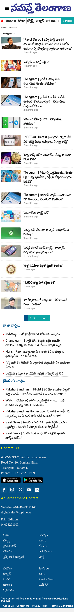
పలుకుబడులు (46, 579)
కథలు (42, 574)
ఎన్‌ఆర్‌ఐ (8, 551)
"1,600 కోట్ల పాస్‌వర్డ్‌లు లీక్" (39, 282)
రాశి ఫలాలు (45, 551)
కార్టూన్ (40, 21)
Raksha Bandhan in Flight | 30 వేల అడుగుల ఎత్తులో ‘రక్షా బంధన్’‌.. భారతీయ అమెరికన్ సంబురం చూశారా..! (38, 391)
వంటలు (43, 546)
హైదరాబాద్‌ (9, 546)
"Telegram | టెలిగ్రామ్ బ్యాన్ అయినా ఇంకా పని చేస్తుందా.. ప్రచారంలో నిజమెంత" (47, 197)
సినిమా (22, 21)
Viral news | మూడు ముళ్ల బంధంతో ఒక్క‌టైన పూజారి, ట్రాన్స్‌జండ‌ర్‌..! (36, 435)
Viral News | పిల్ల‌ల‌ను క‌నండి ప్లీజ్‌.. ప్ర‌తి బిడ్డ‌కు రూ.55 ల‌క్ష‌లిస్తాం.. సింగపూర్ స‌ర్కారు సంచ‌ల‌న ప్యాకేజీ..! (36, 424)
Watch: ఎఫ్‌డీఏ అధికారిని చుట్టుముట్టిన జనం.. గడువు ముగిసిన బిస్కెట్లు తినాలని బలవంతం (35, 402)
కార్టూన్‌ (7, 574)
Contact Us (23, 605)
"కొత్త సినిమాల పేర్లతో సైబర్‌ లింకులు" (43, 265)
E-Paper (67, 20)
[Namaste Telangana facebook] (4, 489)
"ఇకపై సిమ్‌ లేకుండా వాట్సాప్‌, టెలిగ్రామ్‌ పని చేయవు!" (47, 232)
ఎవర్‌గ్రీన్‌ (44, 584)
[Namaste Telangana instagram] (12, 489)
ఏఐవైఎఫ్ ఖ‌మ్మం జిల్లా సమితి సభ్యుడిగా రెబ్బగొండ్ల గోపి (35, 373)
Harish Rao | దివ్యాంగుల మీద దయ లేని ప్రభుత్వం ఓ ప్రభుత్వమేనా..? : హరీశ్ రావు (35, 353)
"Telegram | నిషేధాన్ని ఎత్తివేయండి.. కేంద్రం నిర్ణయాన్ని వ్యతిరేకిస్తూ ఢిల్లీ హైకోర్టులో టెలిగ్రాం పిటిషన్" (48, 176)
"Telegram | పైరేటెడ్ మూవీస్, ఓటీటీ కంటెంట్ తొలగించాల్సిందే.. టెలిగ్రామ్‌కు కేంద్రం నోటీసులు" (44, 101)
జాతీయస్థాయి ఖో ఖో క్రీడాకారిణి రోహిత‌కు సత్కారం (33, 334)
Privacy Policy (39, 605)
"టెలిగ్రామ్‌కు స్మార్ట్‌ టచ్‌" (36, 213)
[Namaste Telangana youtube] (29, 489)
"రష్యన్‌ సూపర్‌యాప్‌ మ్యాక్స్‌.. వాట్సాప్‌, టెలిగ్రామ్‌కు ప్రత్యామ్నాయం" (44, 250)
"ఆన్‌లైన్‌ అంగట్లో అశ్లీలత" (37, 62)
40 (43, 318)
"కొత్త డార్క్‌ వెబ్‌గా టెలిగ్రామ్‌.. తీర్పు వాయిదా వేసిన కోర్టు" (47, 157)
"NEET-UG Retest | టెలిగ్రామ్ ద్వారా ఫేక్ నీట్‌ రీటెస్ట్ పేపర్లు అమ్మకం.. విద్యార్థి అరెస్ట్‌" (47, 139)
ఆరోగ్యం (43, 535)
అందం (42, 540)
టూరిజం (7, 584)
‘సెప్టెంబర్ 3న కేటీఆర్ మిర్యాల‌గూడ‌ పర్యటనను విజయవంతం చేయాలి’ (38, 364)
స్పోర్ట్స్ (30, 21)
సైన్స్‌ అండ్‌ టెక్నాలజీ (13, 556)
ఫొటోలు (7, 568)
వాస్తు (42, 556)
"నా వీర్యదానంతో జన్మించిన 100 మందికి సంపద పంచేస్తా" (45, 302)
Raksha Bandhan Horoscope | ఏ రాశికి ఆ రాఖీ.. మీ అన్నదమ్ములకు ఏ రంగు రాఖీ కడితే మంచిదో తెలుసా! (38, 413)
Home (3, 27)
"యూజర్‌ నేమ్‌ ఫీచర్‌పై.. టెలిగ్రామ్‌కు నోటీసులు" (43, 121)
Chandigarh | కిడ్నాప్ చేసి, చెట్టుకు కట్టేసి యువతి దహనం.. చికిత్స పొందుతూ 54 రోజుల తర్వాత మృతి (34, 343)
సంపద (6, 579)
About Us (8, 605)
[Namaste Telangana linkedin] (37, 489)
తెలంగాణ (11, 21)
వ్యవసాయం (9, 590)
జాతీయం (51, 21)
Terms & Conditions (61, 605)
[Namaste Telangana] (2, 20)
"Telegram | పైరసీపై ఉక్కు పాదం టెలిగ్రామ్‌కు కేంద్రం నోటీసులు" (42, 81)
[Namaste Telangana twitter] (20, 489)
